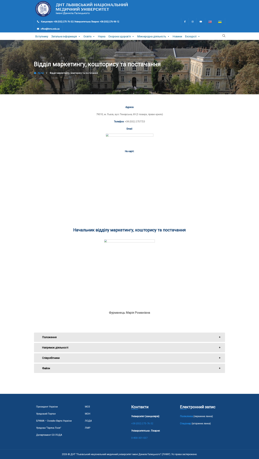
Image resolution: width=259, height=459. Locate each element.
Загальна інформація (64, 36)
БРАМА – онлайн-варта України (54, 420)
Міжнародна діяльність (151, 36)
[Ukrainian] (220, 21)
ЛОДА (88, 420)
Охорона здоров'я (119, 36)
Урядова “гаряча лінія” (48, 427)
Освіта (87, 36)
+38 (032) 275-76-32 (142, 423)
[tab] (129, 337)
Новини (177, 36)
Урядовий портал (46, 413)
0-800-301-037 (139, 437)
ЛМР (87, 427)
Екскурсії (190, 36)
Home (41, 73)
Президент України (47, 406)
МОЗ (87, 406)
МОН (87, 413)
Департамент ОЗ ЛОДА (49, 434)
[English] (210, 21)
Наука (101, 36)
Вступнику (41, 36)
